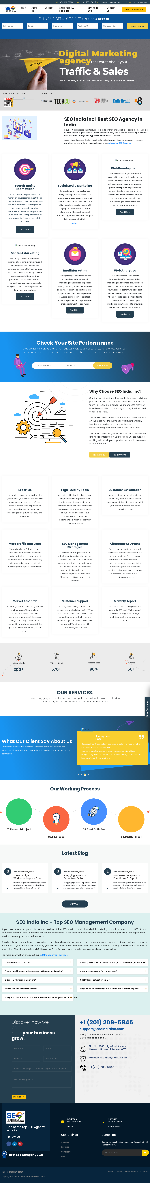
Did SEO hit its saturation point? (95, 980)
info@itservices (137, 2)
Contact (144, 1171)
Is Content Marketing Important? (20, 980)
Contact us (66, 1152)
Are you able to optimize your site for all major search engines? (109, 988)
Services (49, 7)
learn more (99, 455)
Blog (63, 1156)
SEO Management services (54, 954)
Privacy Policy (131, 1171)
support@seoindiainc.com (111, 2)
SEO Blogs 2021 (93, 9)
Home (23, 7)
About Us (35, 9)
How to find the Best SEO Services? (21, 988)
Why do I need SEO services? (18, 962)
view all (75, 904)
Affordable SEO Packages (66, 9)
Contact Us (111, 9)
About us (65, 1142)
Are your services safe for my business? (98, 971)
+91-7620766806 (64, 2)
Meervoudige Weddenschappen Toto (27, 877)
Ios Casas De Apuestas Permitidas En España (127, 877)
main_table (28, 871)
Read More (24, 229)
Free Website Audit (134, 9)
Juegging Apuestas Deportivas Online (75, 877)
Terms (119, 1171)
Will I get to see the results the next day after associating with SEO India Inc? (38, 997)
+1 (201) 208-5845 (85, 2)
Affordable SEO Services (119, 143)
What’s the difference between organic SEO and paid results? (34, 971)
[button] (78, 774)
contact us (119, 455)
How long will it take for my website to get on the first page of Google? (113, 962)
